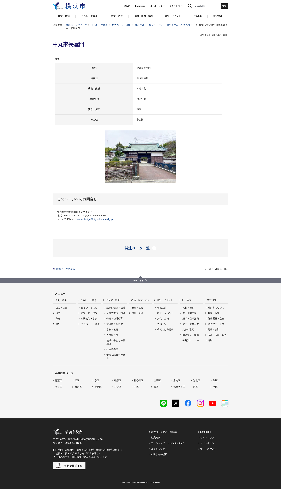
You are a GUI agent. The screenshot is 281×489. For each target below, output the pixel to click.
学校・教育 (112, 329)
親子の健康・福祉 (115, 307)
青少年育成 (112, 335)
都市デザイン (155, 25)
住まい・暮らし (89, 307)
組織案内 (155, 437)
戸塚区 (117, 386)
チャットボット (177, 6)
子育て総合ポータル (115, 356)
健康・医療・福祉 (140, 300)
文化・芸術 (163, 318)
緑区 (195, 386)
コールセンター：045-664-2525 (167, 443)
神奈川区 (138, 380)
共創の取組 (188, 329)
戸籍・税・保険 (89, 313)
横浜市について (216, 307)
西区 (156, 386)
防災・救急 (61, 300)
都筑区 (78, 386)
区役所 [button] (127, 6)
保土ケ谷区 (179, 386)
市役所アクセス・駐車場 (164, 432)
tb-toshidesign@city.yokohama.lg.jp (94, 219)
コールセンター (157, 6)
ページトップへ (140, 280)
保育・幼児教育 (114, 318)
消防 (58, 313)
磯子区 (117, 380)
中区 (136, 386)
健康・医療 (137, 307)
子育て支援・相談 (115, 313)
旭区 (77, 380)
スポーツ (162, 324)
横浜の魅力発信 (165, 329)
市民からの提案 (159, 454)
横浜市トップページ (76, 25)
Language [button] (140, 6)
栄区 (215, 380)
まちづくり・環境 (121, 25)
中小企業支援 (190, 313)
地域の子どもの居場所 (115, 342)
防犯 (58, 324)
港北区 (196, 380)
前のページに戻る (65, 269)
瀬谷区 (58, 386)
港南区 (176, 380)
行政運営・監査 (216, 318)
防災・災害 (61, 307)
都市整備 (139, 25)
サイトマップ (207, 437)
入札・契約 (188, 307)
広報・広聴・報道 (217, 335)
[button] (140, 248)
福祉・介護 (137, 313)
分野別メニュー (191, 340)
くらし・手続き (99, 25)
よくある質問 (158, 449)
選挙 (210, 340)
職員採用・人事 (216, 324)
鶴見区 (98, 386)
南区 (215, 386)
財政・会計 (214, 329)
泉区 (97, 380)
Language (205, 432)
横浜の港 (162, 307)
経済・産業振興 (191, 318)
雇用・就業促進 (191, 324)
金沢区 (157, 380)
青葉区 (58, 380)
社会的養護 (112, 349)
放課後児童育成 (114, 324)
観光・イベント (165, 300)
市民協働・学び (89, 318)
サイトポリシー (208, 443)
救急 (58, 318)
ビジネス (186, 300)
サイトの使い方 (208, 449)
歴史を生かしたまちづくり (181, 25)
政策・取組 (214, 313)
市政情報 (212, 300)
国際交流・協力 (191, 335)
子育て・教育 (113, 300)
